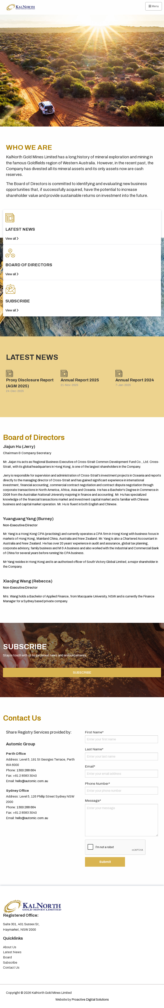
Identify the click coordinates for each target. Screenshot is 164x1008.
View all (10, 238)
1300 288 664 (26, 770)
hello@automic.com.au (31, 781)
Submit (105, 862)
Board (7, 957)
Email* (90, 766)
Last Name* (94, 749)
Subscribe (10, 962)
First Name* (94, 732)
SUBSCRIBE (82, 672)
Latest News (12, 952)
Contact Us (11, 967)
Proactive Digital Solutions (90, 999)
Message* (93, 801)
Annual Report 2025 (80, 380)
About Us (9, 947)
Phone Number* (97, 784)
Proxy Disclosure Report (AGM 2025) (30, 383)
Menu (155, 6)
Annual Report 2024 (134, 380)
